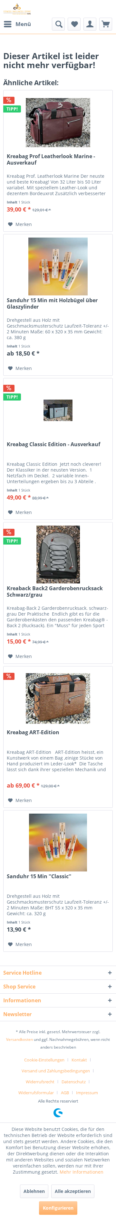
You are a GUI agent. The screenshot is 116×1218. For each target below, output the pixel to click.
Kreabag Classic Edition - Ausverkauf (53, 444)
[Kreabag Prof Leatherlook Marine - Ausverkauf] (58, 122)
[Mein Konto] (89, 24)
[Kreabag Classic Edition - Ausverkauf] (58, 410)
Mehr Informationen (81, 1172)
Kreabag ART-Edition (33, 732)
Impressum (87, 1093)
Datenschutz (74, 1082)
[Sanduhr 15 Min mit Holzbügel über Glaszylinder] (58, 266)
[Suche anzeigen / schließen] (58, 24)
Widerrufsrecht (40, 1082)
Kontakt (79, 1060)
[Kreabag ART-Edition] (58, 698)
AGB (65, 1093)
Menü (23, 24)
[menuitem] (17, 24)
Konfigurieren (58, 1208)
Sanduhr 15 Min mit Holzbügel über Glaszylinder (52, 303)
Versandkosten (19, 1039)
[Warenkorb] (105, 24)
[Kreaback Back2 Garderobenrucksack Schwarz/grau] (58, 554)
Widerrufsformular (36, 1093)
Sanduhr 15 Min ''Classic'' (39, 876)
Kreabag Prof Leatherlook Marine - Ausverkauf (51, 159)
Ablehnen (34, 1191)
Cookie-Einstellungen (44, 1060)
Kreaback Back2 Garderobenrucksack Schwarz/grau (55, 591)
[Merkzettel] (74, 24)
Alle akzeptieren (73, 1191)
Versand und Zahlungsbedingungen (56, 1071)
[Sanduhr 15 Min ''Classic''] (58, 842)
